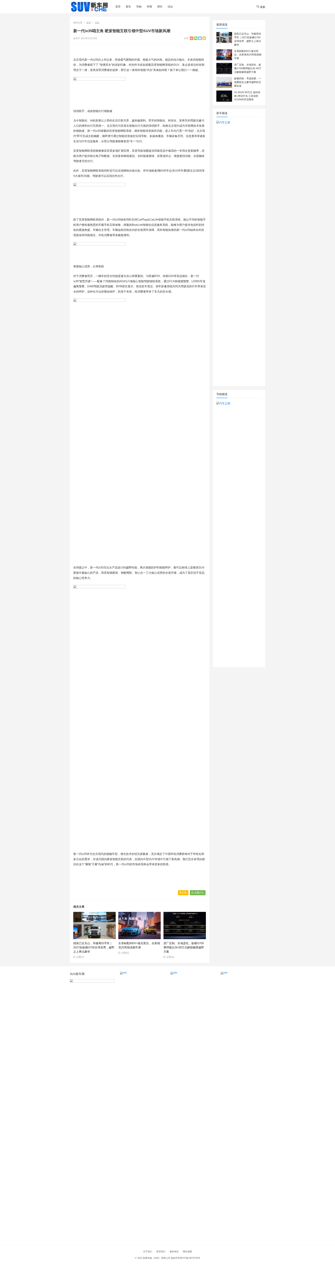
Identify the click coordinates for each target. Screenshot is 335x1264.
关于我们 (147, 1251)
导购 (139, 6)
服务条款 (174, 1251)
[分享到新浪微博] (191, 38)
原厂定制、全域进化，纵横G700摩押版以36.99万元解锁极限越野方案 (183, 947)
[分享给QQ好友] (200, 38)
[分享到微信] (196, 38)
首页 (118, 6)
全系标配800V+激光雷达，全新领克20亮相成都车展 (247, 55)
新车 (128, 6)
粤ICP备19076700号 (190, 1258)
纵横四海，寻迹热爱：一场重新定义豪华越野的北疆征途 (247, 82)
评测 (149, 6)
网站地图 (187, 1251)
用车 (159, 6)
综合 (170, 6)
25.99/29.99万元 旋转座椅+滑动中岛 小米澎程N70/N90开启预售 (247, 96)
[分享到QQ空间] (204, 38)
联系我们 (160, 1251)
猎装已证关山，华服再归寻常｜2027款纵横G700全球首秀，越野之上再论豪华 (93, 947)
